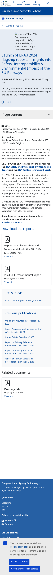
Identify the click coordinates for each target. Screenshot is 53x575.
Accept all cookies (19, 562)
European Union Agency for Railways (21, 11)
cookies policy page (19, 547)
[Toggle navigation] (48, 11)
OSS (4, 510)
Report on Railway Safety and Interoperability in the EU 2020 (19, 352)
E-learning (6, 502)
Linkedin (9, 520)
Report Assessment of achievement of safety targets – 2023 (23, 330)
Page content (12, 114)
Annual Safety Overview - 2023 (19, 337)
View (6, 256)
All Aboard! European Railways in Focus (24, 300)
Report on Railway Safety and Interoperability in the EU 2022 (19, 344)
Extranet (6, 506)
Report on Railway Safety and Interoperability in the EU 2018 (19, 360)
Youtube (9, 524)
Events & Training (14, 25)
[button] (3, 18)
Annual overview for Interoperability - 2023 (23, 322)
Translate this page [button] (14, 18)
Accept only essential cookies (24, 569)
